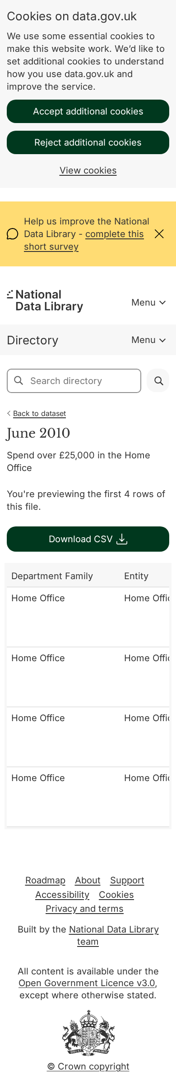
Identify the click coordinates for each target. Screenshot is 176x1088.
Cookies (116, 894)
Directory (33, 340)
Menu (143, 302)
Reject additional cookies (88, 142)
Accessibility (62, 894)
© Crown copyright (88, 1066)
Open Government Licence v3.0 (87, 983)
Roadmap (45, 880)
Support (127, 880)
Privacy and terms (85, 908)
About (88, 880)
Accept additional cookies (88, 111)
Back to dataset (39, 413)
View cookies (88, 170)
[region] (88, 696)
